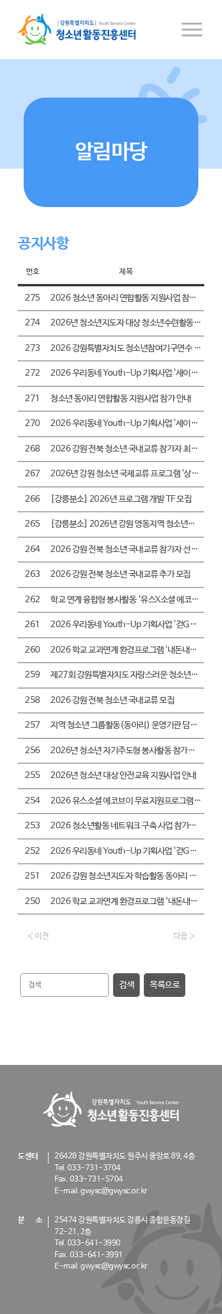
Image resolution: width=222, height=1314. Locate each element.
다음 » (184, 936)
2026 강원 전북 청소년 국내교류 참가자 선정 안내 (132, 549)
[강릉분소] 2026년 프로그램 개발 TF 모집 (120, 499)
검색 (126, 985)
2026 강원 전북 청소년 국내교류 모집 (112, 700)
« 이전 (38, 936)
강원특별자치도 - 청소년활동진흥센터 (77, 30)
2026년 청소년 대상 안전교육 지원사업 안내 (123, 775)
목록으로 (164, 985)
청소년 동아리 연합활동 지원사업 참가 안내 (120, 398)
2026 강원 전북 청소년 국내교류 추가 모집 (120, 574)
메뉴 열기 (191, 29)
